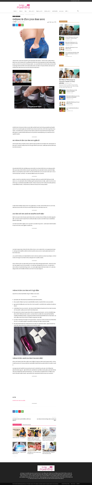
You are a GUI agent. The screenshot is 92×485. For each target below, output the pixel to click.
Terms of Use (73, 483)
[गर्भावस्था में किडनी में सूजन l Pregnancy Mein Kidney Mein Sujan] (49, 446)
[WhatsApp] (22, 25)
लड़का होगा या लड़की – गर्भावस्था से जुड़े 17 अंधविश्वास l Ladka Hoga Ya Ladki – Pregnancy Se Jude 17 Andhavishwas (34, 439)
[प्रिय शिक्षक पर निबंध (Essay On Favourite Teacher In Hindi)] (69, 29)
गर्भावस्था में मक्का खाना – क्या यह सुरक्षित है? (19, 437)
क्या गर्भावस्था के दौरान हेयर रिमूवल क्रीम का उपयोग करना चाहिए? (46, 420)
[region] (34, 117)
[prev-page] (13, 456)
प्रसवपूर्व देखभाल (21, 14)
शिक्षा (60, 77)
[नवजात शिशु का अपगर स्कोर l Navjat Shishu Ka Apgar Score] (34, 446)
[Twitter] (16, 25)
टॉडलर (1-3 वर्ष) (31, 11)
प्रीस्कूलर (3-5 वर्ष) (39, 11)
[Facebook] (14, 25)
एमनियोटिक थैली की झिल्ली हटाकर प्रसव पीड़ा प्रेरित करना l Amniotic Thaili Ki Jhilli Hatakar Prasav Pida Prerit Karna (49, 439)
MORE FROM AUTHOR (26, 424)
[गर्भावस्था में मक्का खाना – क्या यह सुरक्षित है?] (19, 432)
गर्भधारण (14, 11)
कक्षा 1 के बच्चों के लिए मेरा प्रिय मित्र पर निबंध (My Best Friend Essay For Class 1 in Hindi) (72, 53)
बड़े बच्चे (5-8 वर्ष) (46, 11)
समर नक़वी (15, 21)
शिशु (25, 11)
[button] (77, 11)
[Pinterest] (19, 25)
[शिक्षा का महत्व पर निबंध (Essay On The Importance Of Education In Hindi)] (61, 43)
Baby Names (61, 11)
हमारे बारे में (78, 483)
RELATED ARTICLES (17, 424)
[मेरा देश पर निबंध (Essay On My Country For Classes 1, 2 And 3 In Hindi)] (61, 38)
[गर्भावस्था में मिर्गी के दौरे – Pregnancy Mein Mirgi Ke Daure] (19, 446)
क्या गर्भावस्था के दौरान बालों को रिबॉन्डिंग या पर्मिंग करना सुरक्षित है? (22, 420)
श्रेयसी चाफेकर (62, 34)
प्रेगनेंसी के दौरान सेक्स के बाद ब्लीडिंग (19, 400)
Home (14, 14)
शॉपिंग (66, 11)
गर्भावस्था (20, 11)
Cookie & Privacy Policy (66, 483)
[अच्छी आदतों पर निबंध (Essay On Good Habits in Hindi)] (61, 48)
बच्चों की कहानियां (54, 11)
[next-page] (15, 456)
